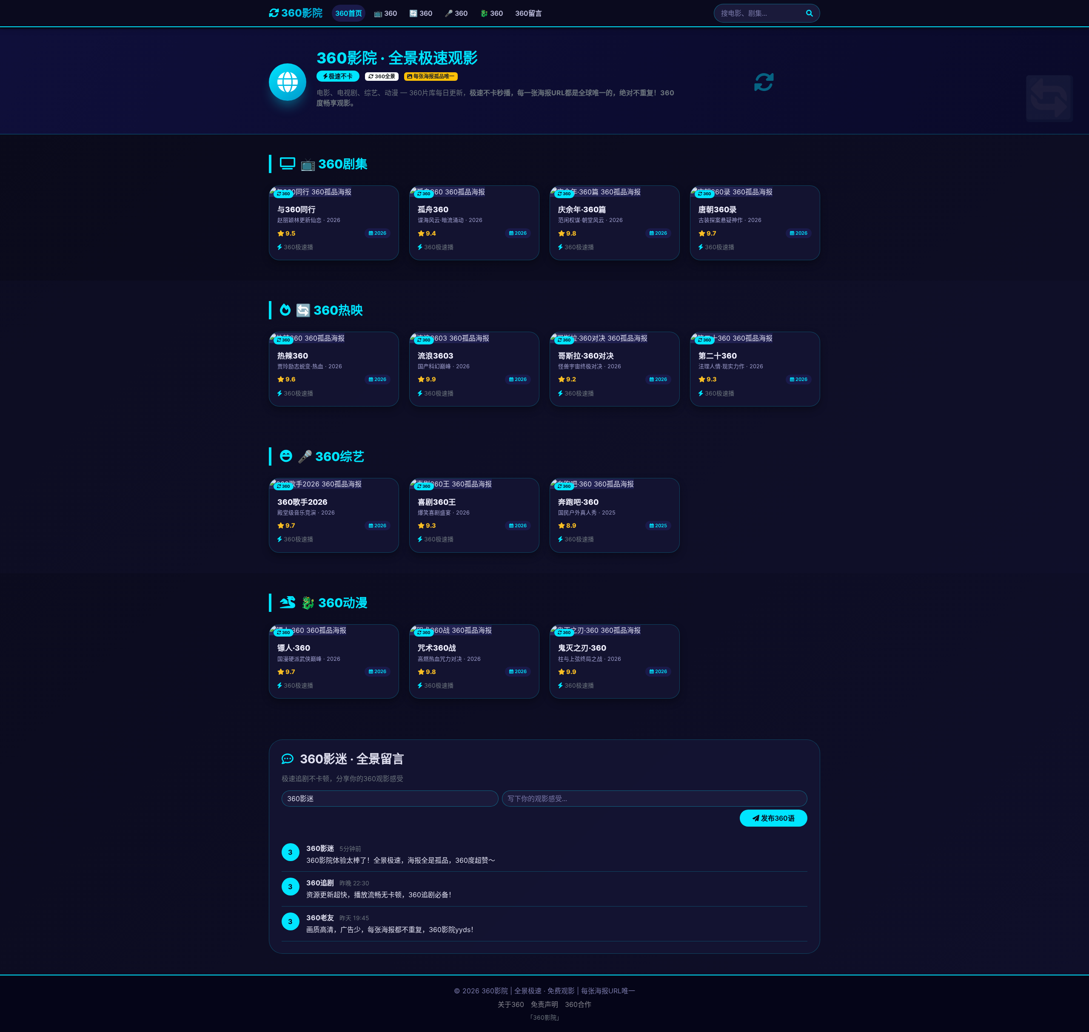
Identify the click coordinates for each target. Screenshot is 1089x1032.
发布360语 (777, 818)
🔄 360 (421, 13)
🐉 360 (491, 13)
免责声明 (544, 1004)
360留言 (528, 13)
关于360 (511, 1004)
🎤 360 (456, 13)
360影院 (300, 13)
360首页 (348, 13)
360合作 (578, 1004)
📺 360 (385, 13)
